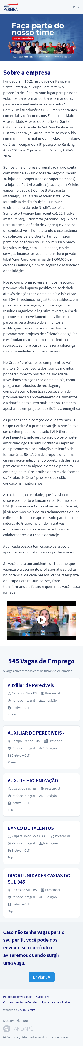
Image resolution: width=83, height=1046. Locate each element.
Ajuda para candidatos (56, 1002)
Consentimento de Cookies (20, 1002)
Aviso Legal (43, 996)
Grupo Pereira (26, 1010)
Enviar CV (41, 977)
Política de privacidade (17, 996)
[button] (76, 7)
